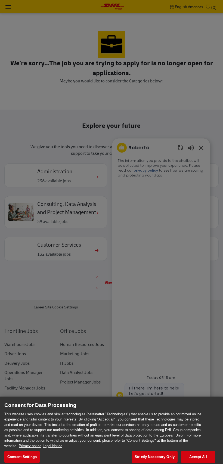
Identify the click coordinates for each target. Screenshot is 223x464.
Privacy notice (30, 446)
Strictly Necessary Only (155, 457)
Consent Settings (22, 457)
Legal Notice (52, 446)
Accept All (198, 457)
